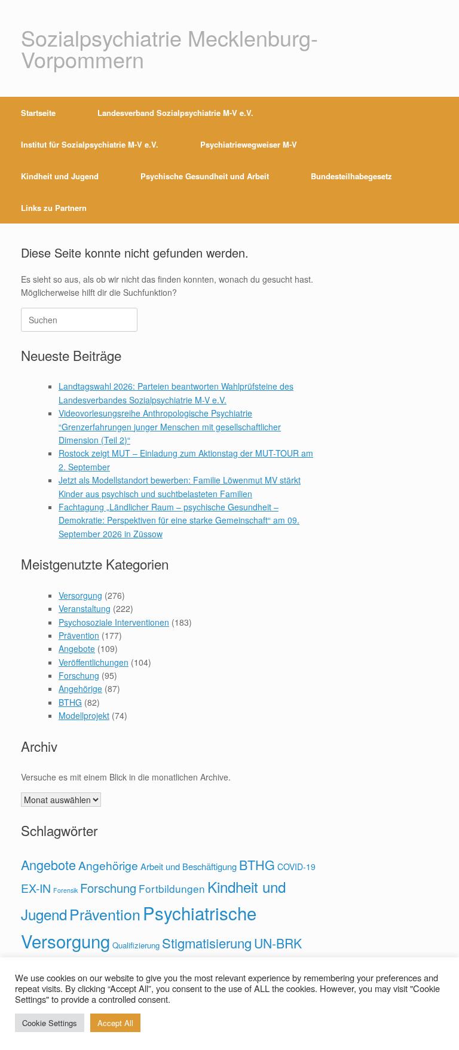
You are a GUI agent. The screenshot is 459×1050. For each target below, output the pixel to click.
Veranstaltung (85, 608)
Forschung (79, 675)
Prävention (79, 635)
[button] (441, 160)
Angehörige (80, 688)
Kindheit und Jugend (60, 176)
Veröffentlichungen (93, 662)
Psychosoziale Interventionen (114, 622)
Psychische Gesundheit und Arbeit (204, 176)
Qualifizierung (136, 945)
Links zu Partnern (54, 207)
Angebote (77, 648)
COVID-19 (296, 867)
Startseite (38, 112)
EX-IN (36, 888)
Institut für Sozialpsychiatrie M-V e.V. (89, 144)
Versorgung (80, 595)
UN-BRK (278, 943)
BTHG (70, 702)
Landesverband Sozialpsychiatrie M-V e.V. (175, 112)
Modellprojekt (84, 715)
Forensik (65, 890)
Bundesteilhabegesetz (351, 176)
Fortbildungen (172, 888)
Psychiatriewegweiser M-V (248, 144)
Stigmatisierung (207, 942)
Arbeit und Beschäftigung (188, 866)
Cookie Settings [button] (49, 1022)
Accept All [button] (115, 1022)
